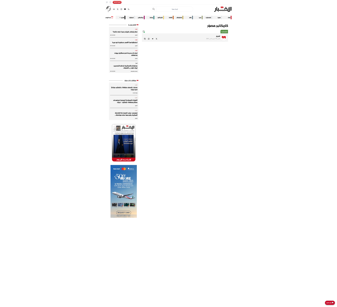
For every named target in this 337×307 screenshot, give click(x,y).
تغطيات (131, 17)
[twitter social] (117, 9)
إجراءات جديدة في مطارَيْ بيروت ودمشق (125, 54)
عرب (200, 17)
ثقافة (170, 17)
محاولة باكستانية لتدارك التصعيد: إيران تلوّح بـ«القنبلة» (125, 67)
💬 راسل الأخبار (329, 302)
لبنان (229, 17)
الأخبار (218, 36)
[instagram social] (121, 9)
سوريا (219, 17)
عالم (190, 17)
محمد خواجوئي (134, 71)
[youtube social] (125, 9)
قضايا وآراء (179, 17)
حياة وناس (140, 17)
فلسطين (208, 17)
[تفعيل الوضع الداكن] (128, 9)
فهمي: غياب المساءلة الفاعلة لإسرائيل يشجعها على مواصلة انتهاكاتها (126, 114)
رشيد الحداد (135, 92)
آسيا (136, 63)
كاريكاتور (160, 17)
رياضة (151, 17)
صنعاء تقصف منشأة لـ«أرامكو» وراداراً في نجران (124, 88)
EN (114, 9)
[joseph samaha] (109, 9)
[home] (223, 9)
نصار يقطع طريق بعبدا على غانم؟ (125, 32)
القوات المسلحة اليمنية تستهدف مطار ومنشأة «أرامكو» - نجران (125, 101)
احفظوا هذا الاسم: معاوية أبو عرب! (124, 42)
